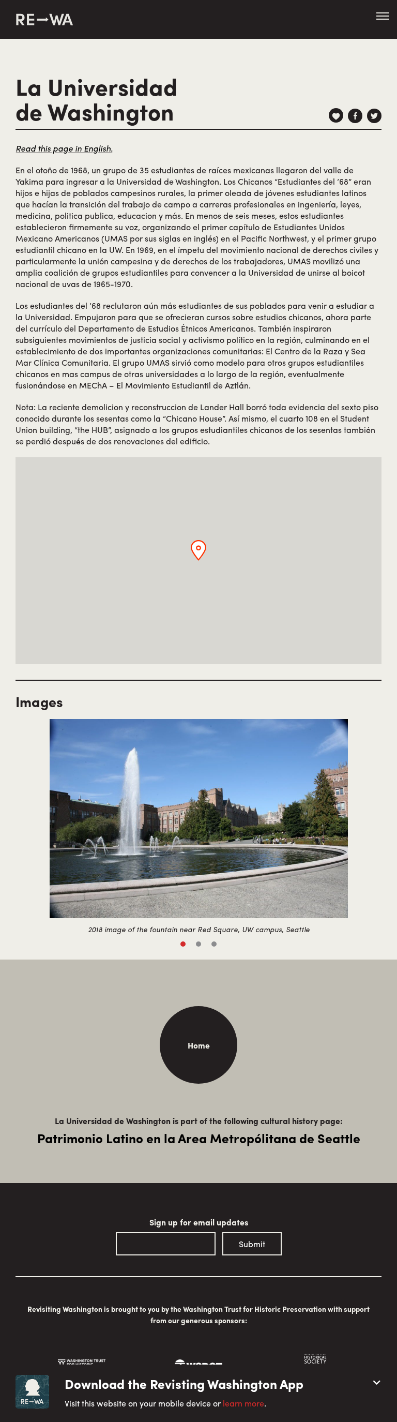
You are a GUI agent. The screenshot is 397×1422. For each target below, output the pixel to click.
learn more (243, 1403)
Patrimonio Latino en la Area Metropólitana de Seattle (198, 1138)
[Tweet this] (374, 116)
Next (371, 814)
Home (199, 1045)
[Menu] (383, 16)
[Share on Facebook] (355, 116)
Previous (25, 814)
